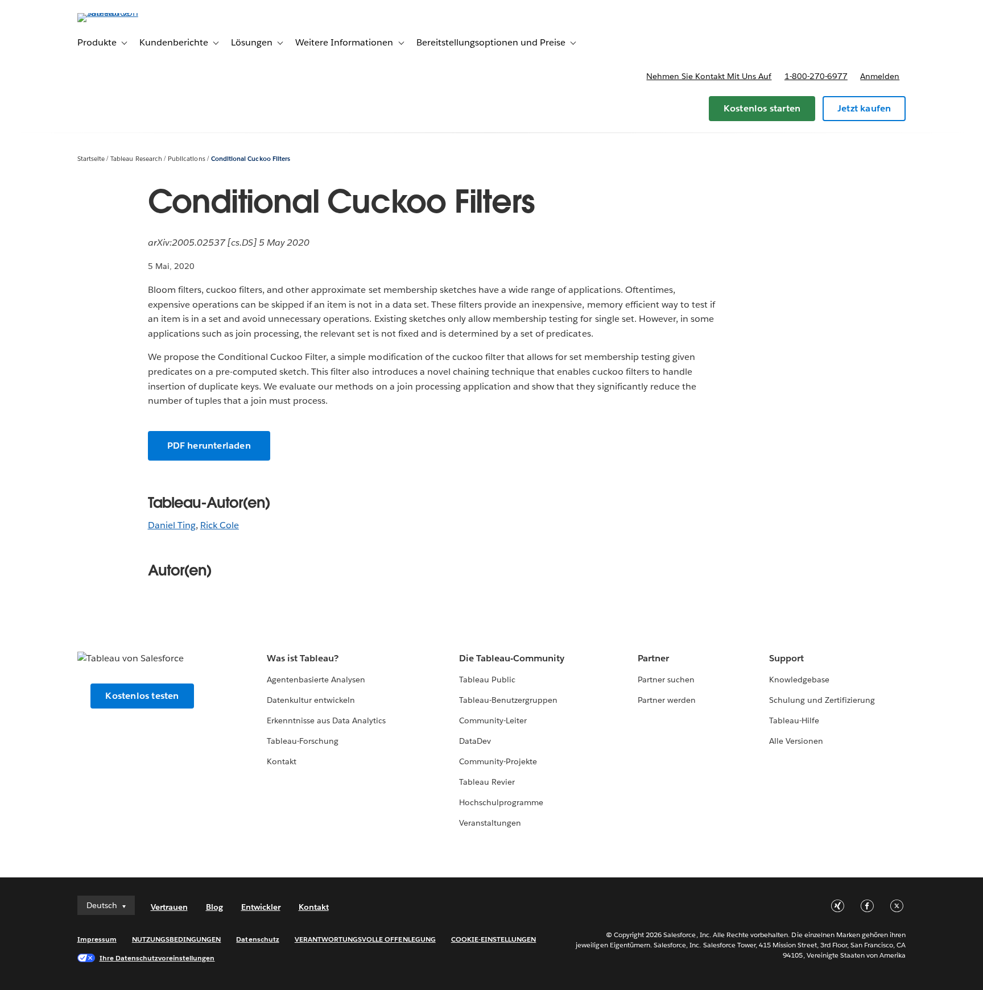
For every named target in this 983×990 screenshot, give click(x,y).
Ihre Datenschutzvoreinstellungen (157, 958)
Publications (186, 159)
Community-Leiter (493, 720)
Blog (214, 907)
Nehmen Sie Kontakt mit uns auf (708, 76)
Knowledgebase (799, 679)
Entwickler (260, 907)
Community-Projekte (498, 761)
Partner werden (667, 700)
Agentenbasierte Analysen (316, 679)
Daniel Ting (172, 525)
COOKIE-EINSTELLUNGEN (493, 939)
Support (786, 658)
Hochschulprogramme (501, 802)
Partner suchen (666, 679)
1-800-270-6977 (816, 76)
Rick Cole (219, 525)
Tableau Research (136, 159)
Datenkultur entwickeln (311, 700)
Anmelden (879, 76)
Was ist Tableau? (302, 658)
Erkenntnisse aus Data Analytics (326, 720)
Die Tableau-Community (511, 658)
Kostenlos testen (142, 696)
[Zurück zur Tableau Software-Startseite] (125, 13)
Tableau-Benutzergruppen (508, 700)
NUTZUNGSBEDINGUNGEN (176, 939)
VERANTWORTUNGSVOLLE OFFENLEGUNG (365, 939)
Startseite (91, 159)
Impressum (97, 939)
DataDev (475, 741)
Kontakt (281, 761)
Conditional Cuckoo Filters (250, 159)
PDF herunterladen (209, 445)
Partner (653, 658)
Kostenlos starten (762, 108)
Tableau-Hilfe (794, 720)
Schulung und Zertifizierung (822, 700)
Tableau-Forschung (302, 741)
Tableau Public (487, 679)
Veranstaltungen (490, 823)
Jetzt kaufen (864, 108)
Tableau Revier (487, 782)
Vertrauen (169, 907)
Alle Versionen (796, 741)
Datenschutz (257, 939)
